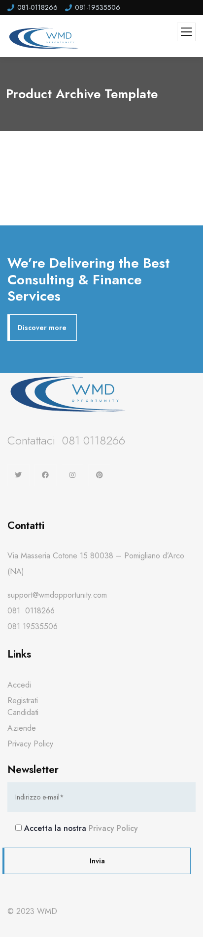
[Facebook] (45, 475)
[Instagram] (73, 475)
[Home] (69, 393)
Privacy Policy (113, 828)
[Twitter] (18, 475)
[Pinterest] (99, 475)
